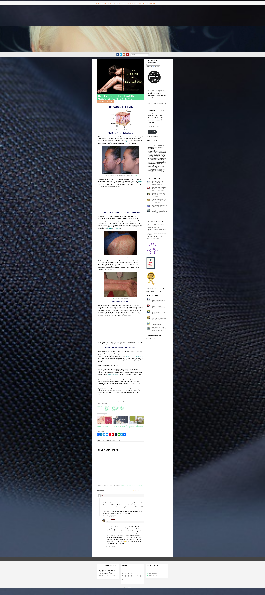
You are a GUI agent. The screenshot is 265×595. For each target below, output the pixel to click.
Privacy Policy (151, 571)
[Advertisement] (132, 15)
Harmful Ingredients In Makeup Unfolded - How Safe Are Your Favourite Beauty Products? (159, 189)
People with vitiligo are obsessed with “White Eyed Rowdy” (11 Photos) (107, 408)
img (113, 298)
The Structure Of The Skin (115, 440)
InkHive (129, 586)
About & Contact (151, 3)
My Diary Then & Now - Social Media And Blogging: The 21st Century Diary (158, 195)
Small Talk (142, 3)
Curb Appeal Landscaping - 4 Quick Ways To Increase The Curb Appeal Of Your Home (159, 211)
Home (98, 3)
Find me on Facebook (156, 103)
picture (128, 257)
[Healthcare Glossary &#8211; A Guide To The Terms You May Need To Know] (136, 420)
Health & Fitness (104, 440)
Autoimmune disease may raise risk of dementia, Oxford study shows (115, 408)
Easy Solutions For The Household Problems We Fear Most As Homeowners (159, 183)
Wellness (117, 3)
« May (123, 582)
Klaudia (111, 101)
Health (110, 3)
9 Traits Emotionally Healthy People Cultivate (122, 408)
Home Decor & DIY (132, 3)
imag (114, 129)
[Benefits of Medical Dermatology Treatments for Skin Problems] (120, 420)
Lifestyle (104, 3)
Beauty (123, 3)
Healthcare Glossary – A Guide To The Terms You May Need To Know (136, 426)
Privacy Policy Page (152, 573)
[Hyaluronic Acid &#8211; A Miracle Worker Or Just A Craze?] (104, 420)
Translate (157, 66)
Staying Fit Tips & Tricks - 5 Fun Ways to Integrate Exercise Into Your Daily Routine (159, 201)
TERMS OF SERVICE (153, 575)
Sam (103, 495)
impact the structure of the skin (118, 142)
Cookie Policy (151, 568)
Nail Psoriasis (99, 406)
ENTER (152, 132)
